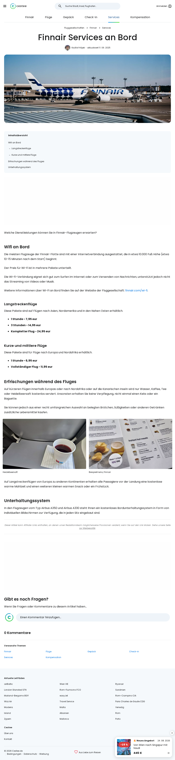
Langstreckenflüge (21, 148)
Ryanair (119, 684)
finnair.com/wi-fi (136, 290)
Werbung (44, 753)
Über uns (8, 733)
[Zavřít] (172, 733)
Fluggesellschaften (74, 27)
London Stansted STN (15, 689)
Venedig (119, 707)
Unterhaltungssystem (19, 167)
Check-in (91, 17)
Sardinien (120, 689)
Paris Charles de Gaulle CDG (130, 701)
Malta (63, 707)
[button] (5, 6)
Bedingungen (14, 753)
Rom (117, 713)
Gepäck (68, 17)
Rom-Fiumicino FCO (70, 689)
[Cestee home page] (18, 6)
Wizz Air (8, 701)
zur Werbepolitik (87, 528)
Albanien (64, 713)
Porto (117, 718)
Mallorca (64, 718)
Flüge (48, 17)
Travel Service (67, 701)
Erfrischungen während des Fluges (26, 161)
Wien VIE (64, 684)
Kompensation (140, 17)
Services (113, 17)
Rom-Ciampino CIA (125, 695)
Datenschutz (30, 753)
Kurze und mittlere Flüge (24, 154)
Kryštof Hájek (78, 47)
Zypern (7, 718)
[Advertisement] (87, 201)
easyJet (64, 695)
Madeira (8, 707)
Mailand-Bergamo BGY (16, 695)
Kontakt (8, 739)
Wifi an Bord (14, 142)
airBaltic (8, 684)
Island (7, 713)
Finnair (29, 17)
